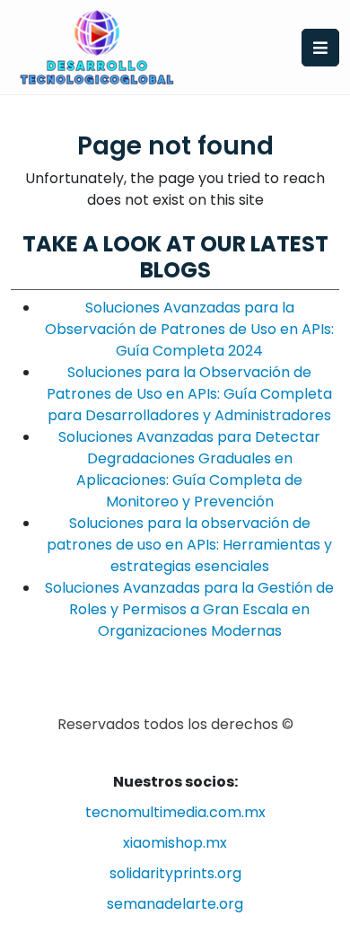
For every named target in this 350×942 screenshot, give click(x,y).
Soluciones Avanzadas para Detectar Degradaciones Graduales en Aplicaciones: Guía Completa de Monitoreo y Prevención (189, 469)
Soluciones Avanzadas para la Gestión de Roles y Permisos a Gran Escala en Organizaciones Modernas (189, 609)
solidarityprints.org (175, 873)
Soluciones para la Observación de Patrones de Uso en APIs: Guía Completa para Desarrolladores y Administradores (189, 394)
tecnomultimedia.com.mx (175, 812)
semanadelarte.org (175, 904)
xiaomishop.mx (175, 842)
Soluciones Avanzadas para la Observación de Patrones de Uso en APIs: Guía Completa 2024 (189, 329)
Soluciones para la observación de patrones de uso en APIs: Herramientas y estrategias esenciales (189, 545)
